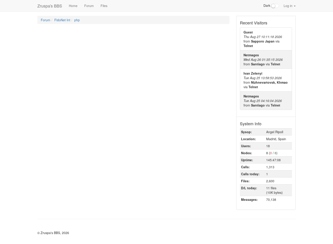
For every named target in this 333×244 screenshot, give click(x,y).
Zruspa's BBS (49, 6)
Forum (89, 5)
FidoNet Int (62, 20)
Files (104, 5)
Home (73, 5)
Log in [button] (288, 5)
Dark (267, 5)
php (77, 20)
